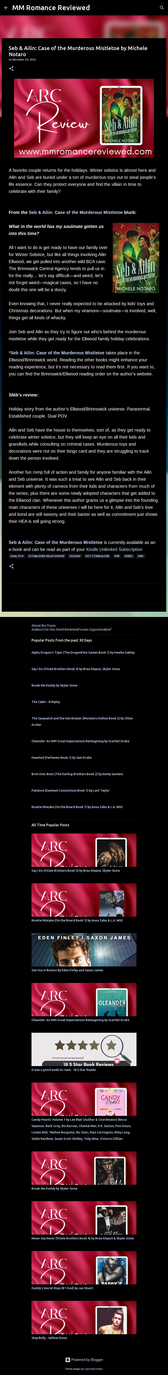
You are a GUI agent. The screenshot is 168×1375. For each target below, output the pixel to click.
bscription (133, 549)
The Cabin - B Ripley (46, 702)
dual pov (17, 556)
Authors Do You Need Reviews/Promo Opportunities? (72, 629)
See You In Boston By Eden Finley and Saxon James (67, 970)
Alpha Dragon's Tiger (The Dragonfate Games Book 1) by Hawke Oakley (83, 652)
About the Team (44, 625)
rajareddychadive (94, 1369)
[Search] (161, 7)
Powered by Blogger (86, 1360)
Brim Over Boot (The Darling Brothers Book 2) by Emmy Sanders (77, 774)
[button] (11, 69)
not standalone (97, 556)
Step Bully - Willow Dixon (49, 1338)
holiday (75, 556)
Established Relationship (47, 556)
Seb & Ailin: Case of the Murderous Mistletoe (76, 212)
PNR (116, 556)
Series (128, 556)
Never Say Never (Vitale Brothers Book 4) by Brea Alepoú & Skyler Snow (83, 1238)
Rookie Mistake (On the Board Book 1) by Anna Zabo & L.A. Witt (77, 807)
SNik (140, 556)
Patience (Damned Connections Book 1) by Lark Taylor (71, 790)
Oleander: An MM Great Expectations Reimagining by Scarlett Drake (80, 741)
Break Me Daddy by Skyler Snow (54, 685)
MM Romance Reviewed (51, 7)
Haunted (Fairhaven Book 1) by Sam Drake (62, 757)
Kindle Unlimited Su (105, 549)
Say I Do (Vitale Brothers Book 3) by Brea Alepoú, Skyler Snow (76, 669)
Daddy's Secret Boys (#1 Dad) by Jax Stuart (62, 1288)
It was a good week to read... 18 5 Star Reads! (64, 1070)
